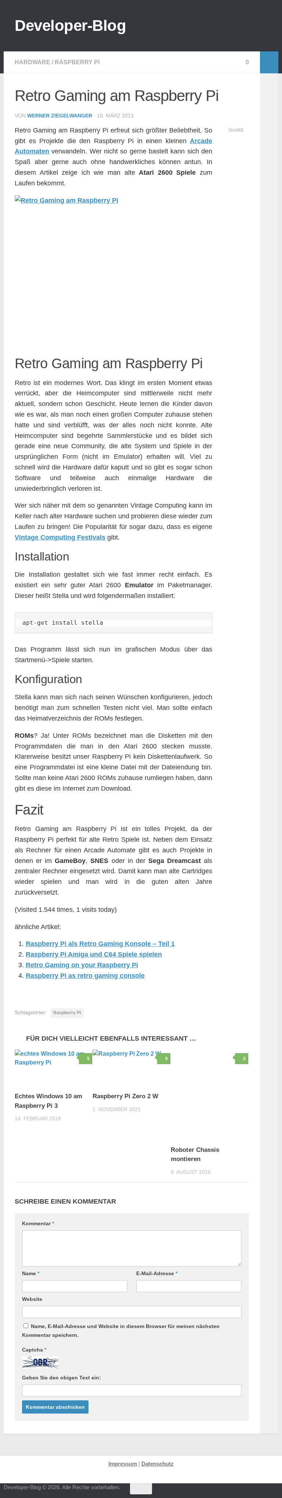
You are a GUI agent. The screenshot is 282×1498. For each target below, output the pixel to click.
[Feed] (247, 1492)
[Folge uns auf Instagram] (220, 1492)
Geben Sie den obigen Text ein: (61, 1378)
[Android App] (260, 1492)
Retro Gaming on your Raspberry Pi (82, 965)
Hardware (32, 62)
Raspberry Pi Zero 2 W (125, 1096)
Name (30, 1273)
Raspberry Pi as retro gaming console (85, 975)
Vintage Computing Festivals (60, 537)
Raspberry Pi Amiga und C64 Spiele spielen (94, 954)
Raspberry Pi (77, 62)
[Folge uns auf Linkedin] (273, 1492)
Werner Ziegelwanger (59, 116)
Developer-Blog (70, 25)
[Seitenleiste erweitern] (269, 62)
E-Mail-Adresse (156, 1273)
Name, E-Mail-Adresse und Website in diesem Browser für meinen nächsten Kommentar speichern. (121, 1330)
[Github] (233, 1492)
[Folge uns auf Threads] (207, 1492)
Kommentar (38, 1223)
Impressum (122, 1464)
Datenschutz (157, 1464)
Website (32, 1299)
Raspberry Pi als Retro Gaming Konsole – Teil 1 (100, 943)
